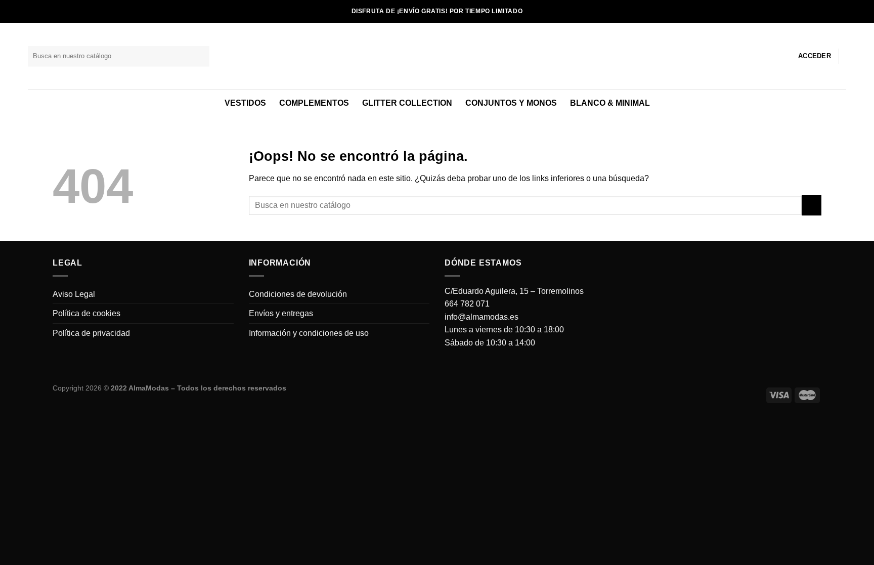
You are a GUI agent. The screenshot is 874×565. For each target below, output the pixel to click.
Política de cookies (86, 313)
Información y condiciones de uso (309, 333)
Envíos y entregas (281, 313)
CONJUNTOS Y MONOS (511, 103)
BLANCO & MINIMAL (610, 103)
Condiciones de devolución (298, 294)
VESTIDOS (245, 103)
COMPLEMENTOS (314, 103)
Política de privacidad (91, 333)
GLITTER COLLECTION (407, 103)
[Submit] (200, 56)
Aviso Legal (74, 294)
